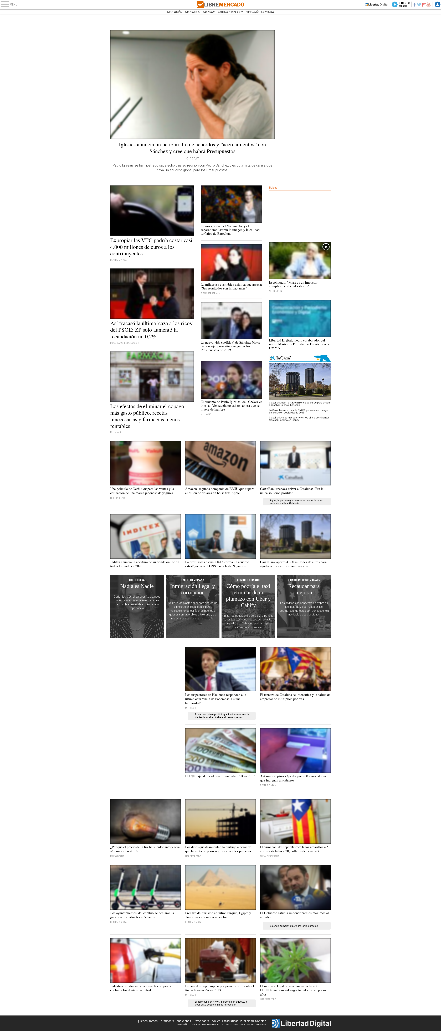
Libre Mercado (220, 4)
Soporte (260, 1021)
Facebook (414, 4)
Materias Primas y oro (230, 11)
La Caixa (300, 358)
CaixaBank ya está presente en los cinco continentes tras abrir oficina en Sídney (299, 418)
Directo (404, 4)
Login (437, 4)
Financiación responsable (260, 11)
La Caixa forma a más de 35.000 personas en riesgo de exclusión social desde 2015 (298, 411)
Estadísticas (230, 1021)
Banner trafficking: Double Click (189, 1024)
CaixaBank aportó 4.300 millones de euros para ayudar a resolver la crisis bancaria (300, 403)
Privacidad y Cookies (206, 1021)
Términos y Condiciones (175, 1021)
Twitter (419, 4)
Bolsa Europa (192, 11)
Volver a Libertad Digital (376, 4)
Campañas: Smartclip (210, 1024)
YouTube (428, 4)
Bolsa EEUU (209, 11)
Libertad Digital (301, 1023)
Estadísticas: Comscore (228, 1024)
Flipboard (424, 4)
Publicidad (247, 1021)
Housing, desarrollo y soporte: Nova (252, 1024)
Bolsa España (174, 11)
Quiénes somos (147, 1021)
